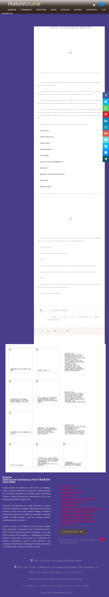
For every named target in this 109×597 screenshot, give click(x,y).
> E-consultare (67, 505)
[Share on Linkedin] (106, 121)
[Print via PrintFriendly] (106, 140)
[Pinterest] (53, 331)
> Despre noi (66, 486)
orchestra (91, 10)
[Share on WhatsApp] (106, 108)
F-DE (104, 10)
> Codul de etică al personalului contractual (77, 522)
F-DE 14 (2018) (17, 465)
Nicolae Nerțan (77, 572)
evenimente (26, 10)
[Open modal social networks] (106, 159)
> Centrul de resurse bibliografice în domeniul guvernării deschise (80, 510)
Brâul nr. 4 (43, 370)
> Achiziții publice (70, 492)
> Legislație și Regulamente (75, 514)
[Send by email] (106, 127)
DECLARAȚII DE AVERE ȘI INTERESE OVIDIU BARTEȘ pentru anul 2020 (48, 400)
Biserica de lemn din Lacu (21, 433)
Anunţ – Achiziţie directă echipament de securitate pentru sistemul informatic (47, 431)
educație (65, 10)
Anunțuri (11, 10)
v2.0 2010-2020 (56, 586)
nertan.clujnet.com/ (94, 325)
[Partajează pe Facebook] (106, 95)
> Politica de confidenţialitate (76, 517)
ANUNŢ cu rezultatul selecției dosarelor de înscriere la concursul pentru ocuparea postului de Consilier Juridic (75, 429)
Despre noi (7, 14)
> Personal (65, 495)
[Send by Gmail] (106, 133)
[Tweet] (106, 102)
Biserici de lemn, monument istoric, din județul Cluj (20, 400)
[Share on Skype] (106, 146)
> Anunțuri (65, 489)
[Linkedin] (46, 331)
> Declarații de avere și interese (77, 498)
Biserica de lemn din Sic (21, 370)
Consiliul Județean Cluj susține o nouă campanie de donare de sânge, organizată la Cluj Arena (48, 461)
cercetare (41, 10)
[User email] (66, 331)
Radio (54, 10)
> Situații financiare (71, 502)
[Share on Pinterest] (106, 114)
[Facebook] (40, 331)
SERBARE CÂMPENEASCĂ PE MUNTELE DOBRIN (73, 463)
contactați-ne (72, 532)
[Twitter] (59, 331)
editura (78, 10)
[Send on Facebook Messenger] (106, 152)
